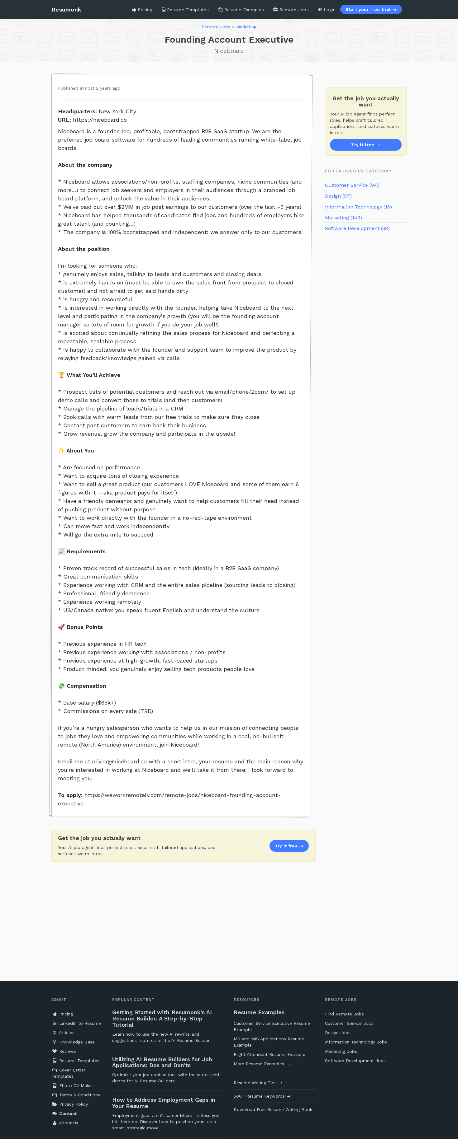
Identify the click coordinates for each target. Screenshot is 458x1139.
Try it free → (365, 144)
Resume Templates (187, 9)
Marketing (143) (343, 218)
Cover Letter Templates (68, 1073)
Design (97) (338, 196)
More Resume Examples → (262, 1063)
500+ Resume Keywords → (262, 1096)
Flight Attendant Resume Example (269, 1054)
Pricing (144, 9)
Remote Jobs (293, 9)
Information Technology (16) (358, 207)
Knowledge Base (76, 1041)
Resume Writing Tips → (258, 1082)
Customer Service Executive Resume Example (272, 1026)
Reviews (67, 1051)
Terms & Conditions (79, 1094)
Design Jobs (338, 1032)
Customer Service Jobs (349, 1023)
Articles (66, 1032)
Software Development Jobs (355, 1060)
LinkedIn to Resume (79, 1023)
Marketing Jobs (341, 1051)
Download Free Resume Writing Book (273, 1109)
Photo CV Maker (75, 1085)
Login (329, 9)
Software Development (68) (357, 228)
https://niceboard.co (100, 119)
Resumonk (66, 9)
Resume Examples (243, 9)
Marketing (246, 26)
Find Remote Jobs (344, 1013)
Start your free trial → (371, 9)
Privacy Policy (73, 1104)
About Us (68, 1122)
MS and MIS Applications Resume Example (269, 1042)
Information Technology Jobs (356, 1041)
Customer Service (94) (352, 185)
